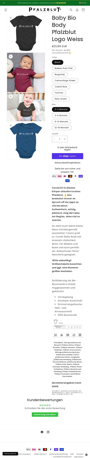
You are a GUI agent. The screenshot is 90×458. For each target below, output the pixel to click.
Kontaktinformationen (62, 457)
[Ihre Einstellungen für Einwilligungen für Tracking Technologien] (86, 454)
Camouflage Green (65, 80)
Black (57, 62)
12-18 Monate (62, 127)
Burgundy (60, 74)
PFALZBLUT (27, 454)
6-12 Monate (61, 121)
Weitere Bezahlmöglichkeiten (67, 162)
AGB (72, 454)
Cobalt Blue (61, 86)
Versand (79, 454)
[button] (6, 10)
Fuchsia (59, 92)
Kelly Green (61, 99)
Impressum (78, 457)
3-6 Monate (61, 115)
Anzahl (55, 134)
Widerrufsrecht (40, 454)
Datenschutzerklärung (58, 454)
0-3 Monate (61, 109)
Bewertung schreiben (45, 414)
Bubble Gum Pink (64, 68)
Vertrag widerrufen (10, 453)
